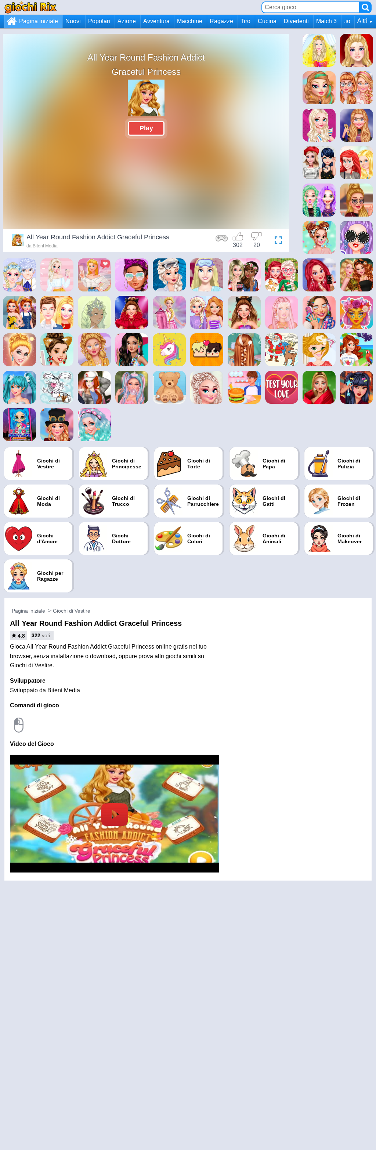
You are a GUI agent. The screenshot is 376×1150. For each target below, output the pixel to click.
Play (146, 128)
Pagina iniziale (38, 21)
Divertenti (296, 21)
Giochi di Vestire (71, 611)
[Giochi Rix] (30, 7)
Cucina (267, 21)
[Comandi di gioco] (222, 241)
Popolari (99, 21)
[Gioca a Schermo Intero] (276, 241)
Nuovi (73, 21)
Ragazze (221, 21)
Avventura (156, 21)
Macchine (189, 21)
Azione (127, 21)
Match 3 (326, 21)
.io (347, 21)
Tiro (245, 21)
